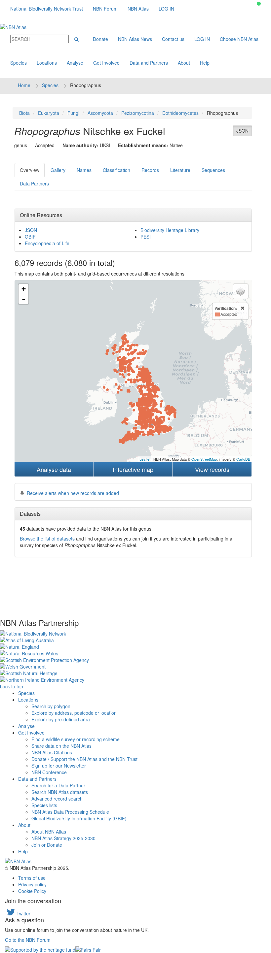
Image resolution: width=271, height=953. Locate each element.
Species (18, 62)
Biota (24, 113)
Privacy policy (32, 884)
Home (24, 85)
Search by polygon (50, 706)
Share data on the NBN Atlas (61, 745)
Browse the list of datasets (47, 538)
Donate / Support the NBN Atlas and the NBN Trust (84, 759)
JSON (242, 130)
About (184, 62)
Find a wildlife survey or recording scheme (75, 739)
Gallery (58, 170)
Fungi (73, 113)
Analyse (75, 62)
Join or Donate (46, 844)
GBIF (30, 236)
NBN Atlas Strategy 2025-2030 (63, 838)
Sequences (213, 170)
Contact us (173, 39)
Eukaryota (48, 113)
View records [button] (212, 469)
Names (84, 170)
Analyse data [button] (54, 469)
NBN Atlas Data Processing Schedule (70, 811)
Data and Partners (149, 62)
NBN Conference (49, 772)
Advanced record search (57, 798)
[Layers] (240, 291)
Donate (100, 39)
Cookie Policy (32, 891)
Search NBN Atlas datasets (59, 792)
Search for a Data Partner (58, 785)
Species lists (44, 805)
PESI (145, 236)
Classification (116, 170)
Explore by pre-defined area (60, 719)
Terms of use (32, 877)
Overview (29, 170)
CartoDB (243, 459)
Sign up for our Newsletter (58, 765)
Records (150, 170)
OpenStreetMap (204, 459)
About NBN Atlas (48, 831)
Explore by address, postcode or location (74, 712)
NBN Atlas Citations (51, 752)
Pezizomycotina (137, 113)
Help (205, 62)
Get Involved (106, 62)
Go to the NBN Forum (28, 940)
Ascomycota (100, 113)
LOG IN (166, 8)
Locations (47, 62)
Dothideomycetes (180, 113)
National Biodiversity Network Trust (46, 8)
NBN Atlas (138, 8)
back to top (11, 686)
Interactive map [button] (133, 469)
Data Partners (34, 183)
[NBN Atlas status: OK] (259, 3)
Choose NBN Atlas (239, 39)
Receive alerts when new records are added (73, 493)
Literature (180, 170)
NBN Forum (105, 8)
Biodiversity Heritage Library (169, 230)
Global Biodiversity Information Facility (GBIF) (79, 818)
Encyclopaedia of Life (47, 243)
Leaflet (144, 459)
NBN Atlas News (135, 39)
